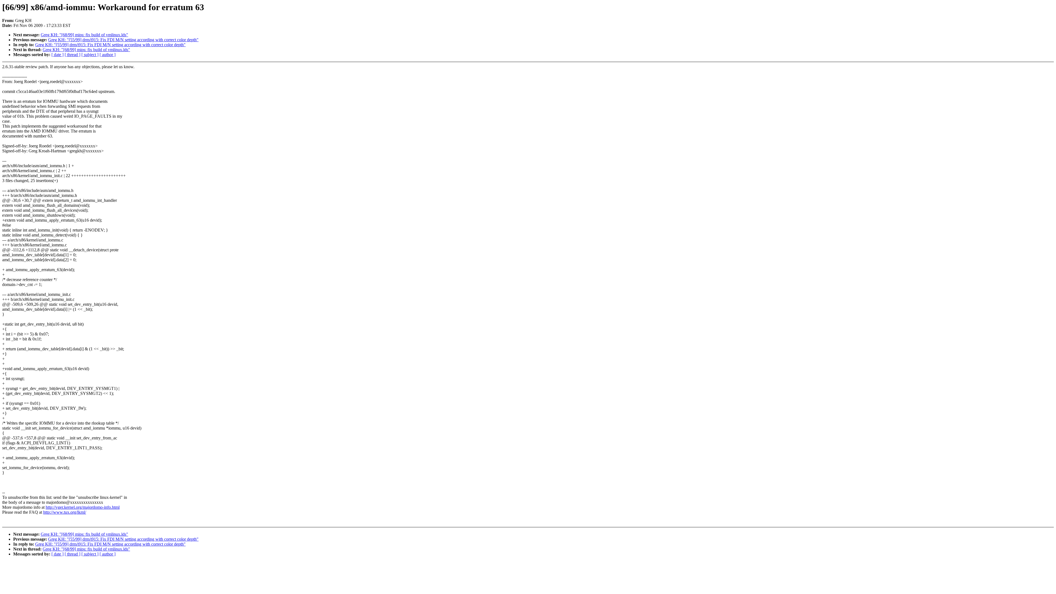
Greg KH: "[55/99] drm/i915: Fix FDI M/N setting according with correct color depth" (123, 39)
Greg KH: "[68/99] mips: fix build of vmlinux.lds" (84, 34)
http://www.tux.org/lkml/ (64, 512)
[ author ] (108, 54)
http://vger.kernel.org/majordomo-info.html (83, 507)
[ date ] (57, 54)
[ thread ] (72, 54)
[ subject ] (89, 54)
